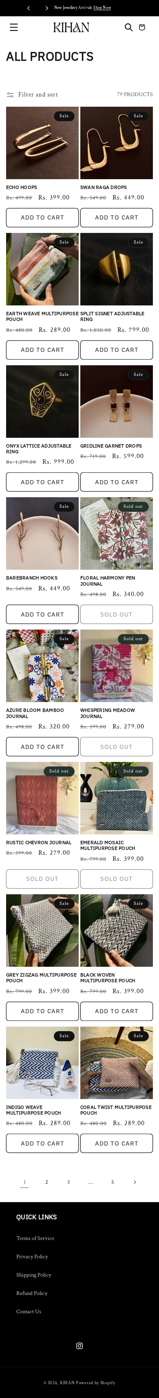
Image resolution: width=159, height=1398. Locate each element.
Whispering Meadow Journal (107, 713)
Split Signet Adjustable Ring (112, 316)
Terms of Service (35, 1238)
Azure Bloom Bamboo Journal (35, 713)
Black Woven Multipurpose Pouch (107, 977)
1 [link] (25, 1182)
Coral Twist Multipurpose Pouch (116, 1110)
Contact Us (28, 1311)
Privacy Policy (32, 1256)
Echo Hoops (21, 187)
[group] (79, 8)
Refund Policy (31, 1293)
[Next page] (135, 1182)
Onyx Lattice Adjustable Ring (39, 448)
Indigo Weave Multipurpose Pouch (33, 1110)
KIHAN (67, 1383)
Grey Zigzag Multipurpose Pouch (41, 977)
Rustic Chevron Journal (38, 842)
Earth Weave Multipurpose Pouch (42, 316)
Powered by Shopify (95, 1383)
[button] (13, 27)
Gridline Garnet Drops (111, 446)
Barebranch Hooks (31, 578)
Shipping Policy (33, 1275)
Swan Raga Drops (103, 187)
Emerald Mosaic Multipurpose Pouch (107, 845)
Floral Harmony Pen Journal (107, 580)
